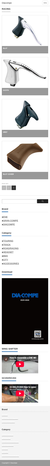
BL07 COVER (8, 174)
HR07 (5, 132)
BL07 (5, 48)
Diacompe (13, 463)
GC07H (6, 90)
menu (45, 3)
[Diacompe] (12, 3)
